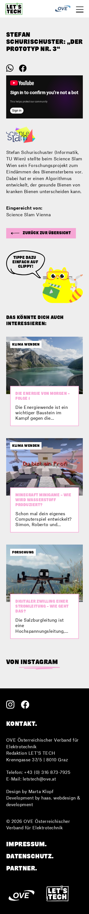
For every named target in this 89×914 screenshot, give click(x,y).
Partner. (21, 868)
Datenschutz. (30, 856)
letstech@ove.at (39, 778)
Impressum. (26, 844)
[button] (41, 233)
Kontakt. (21, 724)
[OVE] (62, 9)
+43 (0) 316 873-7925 (47, 772)
